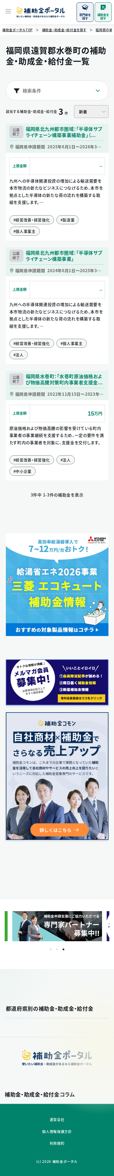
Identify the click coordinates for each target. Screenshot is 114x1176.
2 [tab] (57, 949)
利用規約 (57, 1143)
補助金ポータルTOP (17, 29)
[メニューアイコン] (8, 12)
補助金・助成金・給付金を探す (64, 29)
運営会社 (57, 1119)
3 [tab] (63, 949)
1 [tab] (50, 949)
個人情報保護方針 (57, 1131)
